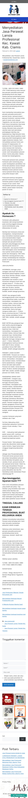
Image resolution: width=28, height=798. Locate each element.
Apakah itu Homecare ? (11, 199)
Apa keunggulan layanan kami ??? (14, 201)
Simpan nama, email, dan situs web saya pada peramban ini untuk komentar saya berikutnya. (14, 678)
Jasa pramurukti (9, 621)
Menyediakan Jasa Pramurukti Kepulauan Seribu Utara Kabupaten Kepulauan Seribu (13, 767)
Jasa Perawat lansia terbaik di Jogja (13, 753)
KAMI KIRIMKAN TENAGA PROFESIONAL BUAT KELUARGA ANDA (14, 207)
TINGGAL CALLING (10, 203)
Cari (3, 736)
